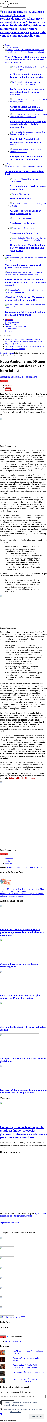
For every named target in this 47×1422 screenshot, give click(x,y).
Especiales (9, 320)
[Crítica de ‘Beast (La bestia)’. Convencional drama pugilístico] (28, 102)
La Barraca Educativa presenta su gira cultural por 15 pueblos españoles (27, 92)
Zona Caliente (10, 324)
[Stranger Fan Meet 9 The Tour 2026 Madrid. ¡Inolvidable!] (28, 152)
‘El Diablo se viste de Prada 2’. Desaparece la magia (25, 212)
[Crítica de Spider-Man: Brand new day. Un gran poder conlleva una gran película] (28, 240)
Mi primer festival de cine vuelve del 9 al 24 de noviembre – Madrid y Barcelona (22, 890)
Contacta (8, 331)
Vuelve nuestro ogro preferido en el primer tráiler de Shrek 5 (23, 266)
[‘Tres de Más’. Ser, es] (19, 194)
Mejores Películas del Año (15, 326)
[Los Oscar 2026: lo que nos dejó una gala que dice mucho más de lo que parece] (7, 1295)
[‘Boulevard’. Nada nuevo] (21, 218)
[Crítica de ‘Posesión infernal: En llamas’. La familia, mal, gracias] (28, 69)
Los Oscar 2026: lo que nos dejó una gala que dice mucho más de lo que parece (23, 1091)
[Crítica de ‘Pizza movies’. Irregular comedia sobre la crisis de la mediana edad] (28, 117)
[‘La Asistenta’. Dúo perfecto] (22, 228)
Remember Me (15, 1337)
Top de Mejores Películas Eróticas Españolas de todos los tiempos (26, 1366)
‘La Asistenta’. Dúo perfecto (24, 233)
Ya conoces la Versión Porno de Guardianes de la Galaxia (25, 1380)
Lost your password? (13, 1341)
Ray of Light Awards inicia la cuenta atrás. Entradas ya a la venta (25, 142)
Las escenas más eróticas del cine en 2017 (29, 1372)
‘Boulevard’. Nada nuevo (23, 223)
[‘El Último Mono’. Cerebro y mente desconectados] (28, 181)
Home (2, 353)
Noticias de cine (11, 47)
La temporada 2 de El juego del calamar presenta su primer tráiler (25, 313)
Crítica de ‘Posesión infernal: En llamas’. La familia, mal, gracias (26, 75)
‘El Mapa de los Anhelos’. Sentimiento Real (22, 339)
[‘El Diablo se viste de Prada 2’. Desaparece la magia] (28, 206)
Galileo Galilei (13, 867)
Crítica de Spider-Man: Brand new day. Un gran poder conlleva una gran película (28, 248)
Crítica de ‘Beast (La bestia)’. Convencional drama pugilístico (26, 108)
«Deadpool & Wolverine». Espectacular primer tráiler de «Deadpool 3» (25, 298)
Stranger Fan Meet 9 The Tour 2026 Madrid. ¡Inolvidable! (26, 158)
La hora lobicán (25, 867)
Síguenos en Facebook (9, 1223)
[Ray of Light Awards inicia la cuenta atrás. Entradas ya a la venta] (28, 134)
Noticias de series (12, 322)
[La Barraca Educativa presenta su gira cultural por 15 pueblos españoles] (28, 84)
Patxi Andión (37, 867)
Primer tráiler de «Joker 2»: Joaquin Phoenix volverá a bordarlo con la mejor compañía (26, 282)
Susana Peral (5, 377)
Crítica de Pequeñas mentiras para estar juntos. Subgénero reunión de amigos (22, 895)
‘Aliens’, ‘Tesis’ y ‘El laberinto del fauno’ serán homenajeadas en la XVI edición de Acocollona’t (26, 60)
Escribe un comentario (28, 377)
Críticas (8, 164)
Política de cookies (15, 1412)
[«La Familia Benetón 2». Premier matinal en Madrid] (7, 1275)
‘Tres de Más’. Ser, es (20, 198)
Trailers (8, 255)
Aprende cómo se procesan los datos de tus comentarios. (23, 1214)
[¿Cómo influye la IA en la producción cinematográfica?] (7, 1255)
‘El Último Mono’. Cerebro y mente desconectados (25, 342)
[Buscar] (1, 6)
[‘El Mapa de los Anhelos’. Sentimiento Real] (23, 166)
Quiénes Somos (11, 329)
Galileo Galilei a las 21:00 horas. (21, 778)
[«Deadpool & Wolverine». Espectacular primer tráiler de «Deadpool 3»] (26, 292)
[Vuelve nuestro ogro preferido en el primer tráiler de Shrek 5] (26, 260)
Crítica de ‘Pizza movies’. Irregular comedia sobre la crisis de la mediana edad (28, 124)
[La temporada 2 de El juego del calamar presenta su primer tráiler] (26, 307)
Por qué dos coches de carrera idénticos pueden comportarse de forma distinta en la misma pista (22, 932)
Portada (8, 45)
